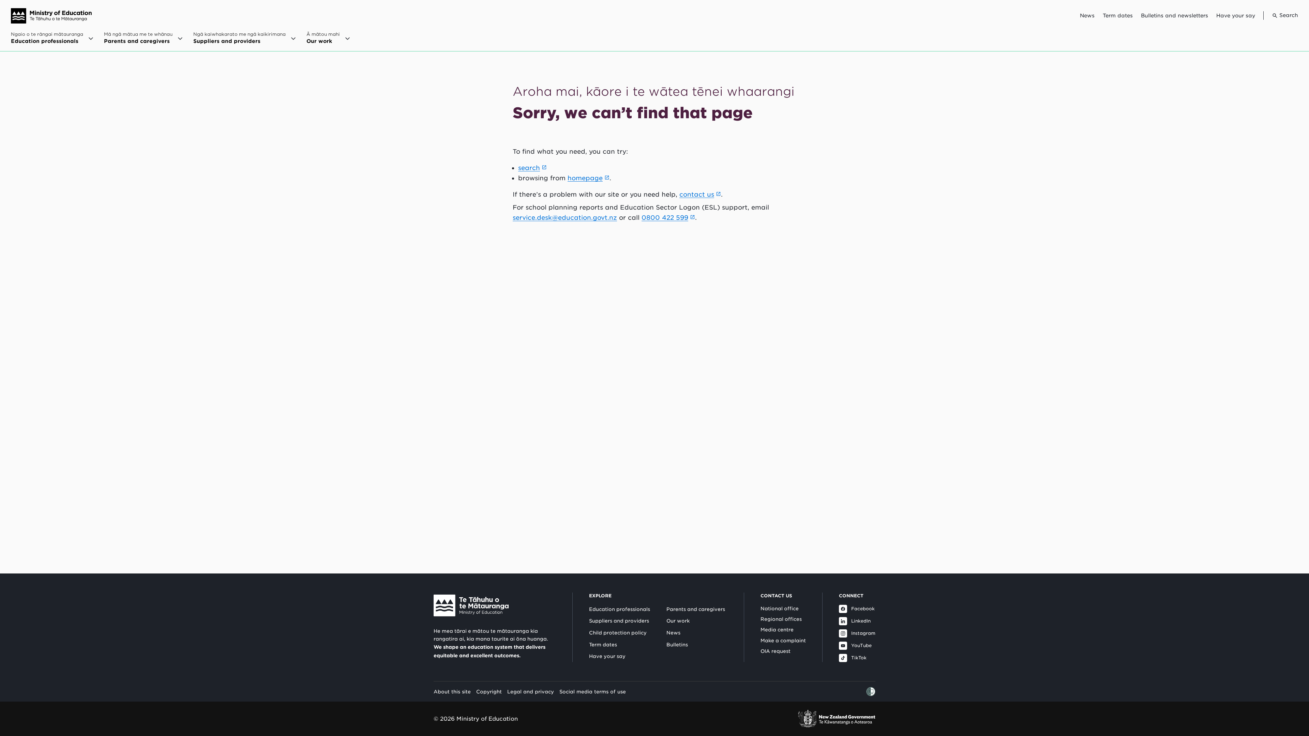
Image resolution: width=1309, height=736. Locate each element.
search (529, 167)
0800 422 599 (665, 217)
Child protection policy (618, 632)
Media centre (777, 629)
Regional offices (781, 619)
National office (780, 608)
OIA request (776, 651)
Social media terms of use (592, 691)
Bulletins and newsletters (1174, 16)
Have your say (1235, 16)
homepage (585, 178)
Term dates (1118, 16)
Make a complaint (783, 640)
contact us (696, 194)
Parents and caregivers (695, 609)
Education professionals (619, 609)
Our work (678, 621)
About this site (452, 691)
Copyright (489, 691)
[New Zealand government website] (836, 719)
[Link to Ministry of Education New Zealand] (471, 605)
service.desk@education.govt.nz (565, 217)
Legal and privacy (530, 691)
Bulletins (677, 644)
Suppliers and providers (619, 621)
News (1087, 16)
